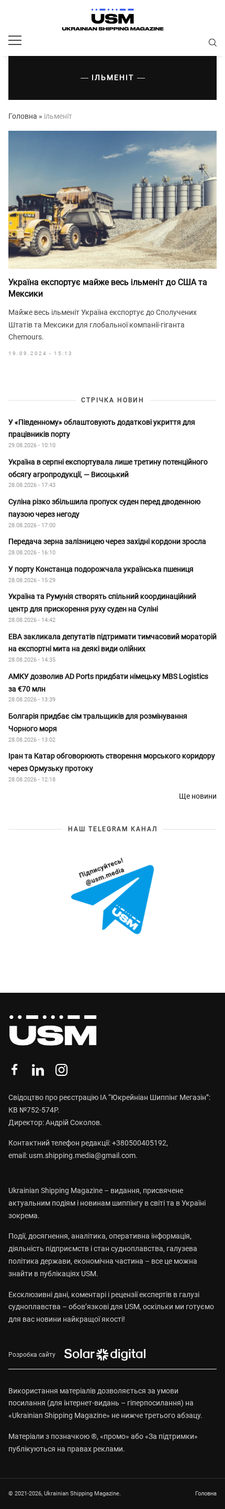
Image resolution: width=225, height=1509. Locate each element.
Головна (22, 116)
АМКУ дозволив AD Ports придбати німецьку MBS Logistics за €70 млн (108, 682)
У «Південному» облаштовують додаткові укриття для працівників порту (101, 428)
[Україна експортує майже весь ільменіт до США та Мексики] (112, 200)
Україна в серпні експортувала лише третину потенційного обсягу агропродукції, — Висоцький (108, 468)
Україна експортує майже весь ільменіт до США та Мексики (107, 288)
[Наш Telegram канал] (112, 897)
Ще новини (198, 796)
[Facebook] (14, 1070)
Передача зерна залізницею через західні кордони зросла (107, 541)
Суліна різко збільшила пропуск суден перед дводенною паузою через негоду (104, 507)
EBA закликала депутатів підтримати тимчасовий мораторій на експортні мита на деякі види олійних (112, 642)
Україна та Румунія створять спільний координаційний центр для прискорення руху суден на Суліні (102, 602)
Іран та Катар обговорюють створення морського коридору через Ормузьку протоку (111, 762)
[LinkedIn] (38, 1070)
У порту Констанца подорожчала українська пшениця (101, 569)
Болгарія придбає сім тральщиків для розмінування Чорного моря (97, 722)
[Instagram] (61, 1070)
